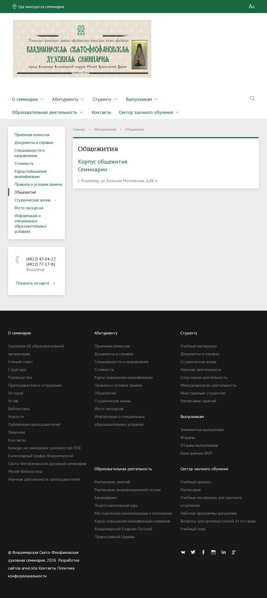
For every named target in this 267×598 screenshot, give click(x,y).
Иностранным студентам (203, 393)
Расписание (190, 489)
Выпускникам (139, 99)
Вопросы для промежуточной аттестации (218, 521)
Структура (17, 369)
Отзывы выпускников (199, 445)
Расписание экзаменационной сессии (127, 489)
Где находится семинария (40, 6)
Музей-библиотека (25, 471)
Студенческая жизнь (32, 199)
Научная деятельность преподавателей (44, 479)
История (15, 393)
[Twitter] (194, 552)
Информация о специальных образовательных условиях (30, 223)
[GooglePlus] (235, 552)
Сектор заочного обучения (146, 112)
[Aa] (252, 6)
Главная (79, 129)
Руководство (20, 377)
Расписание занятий (198, 400)
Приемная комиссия (32, 134)
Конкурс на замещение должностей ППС (44, 447)
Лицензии (16, 432)
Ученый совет (20, 361)
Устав (13, 400)
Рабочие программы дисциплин (208, 513)
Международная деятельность (208, 385)
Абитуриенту (65, 99)
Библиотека (18, 408)
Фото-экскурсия (28, 207)
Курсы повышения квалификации (30, 174)
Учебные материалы (198, 346)
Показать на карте (32, 283)
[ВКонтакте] (184, 552)
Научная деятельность (200, 369)
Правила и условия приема (38, 184)
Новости (16, 416)
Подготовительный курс (116, 505)
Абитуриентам (105, 129)
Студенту (102, 99)
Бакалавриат (105, 497)
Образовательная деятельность (44, 112)
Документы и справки (33, 142)
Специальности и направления (29, 153)
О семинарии (25, 99)
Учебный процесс (195, 481)
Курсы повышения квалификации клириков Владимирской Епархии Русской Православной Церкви (132, 528)
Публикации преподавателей (34, 424)
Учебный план (192, 528)
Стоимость (24, 163)
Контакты (101, 112)
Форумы (187, 437)
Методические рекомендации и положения (133, 513)
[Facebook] (205, 552)
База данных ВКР (196, 453)
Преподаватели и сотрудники (35, 385)
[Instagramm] (215, 552)
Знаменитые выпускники (202, 429)
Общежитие (25, 192)
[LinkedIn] (225, 552)
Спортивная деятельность (203, 377)
